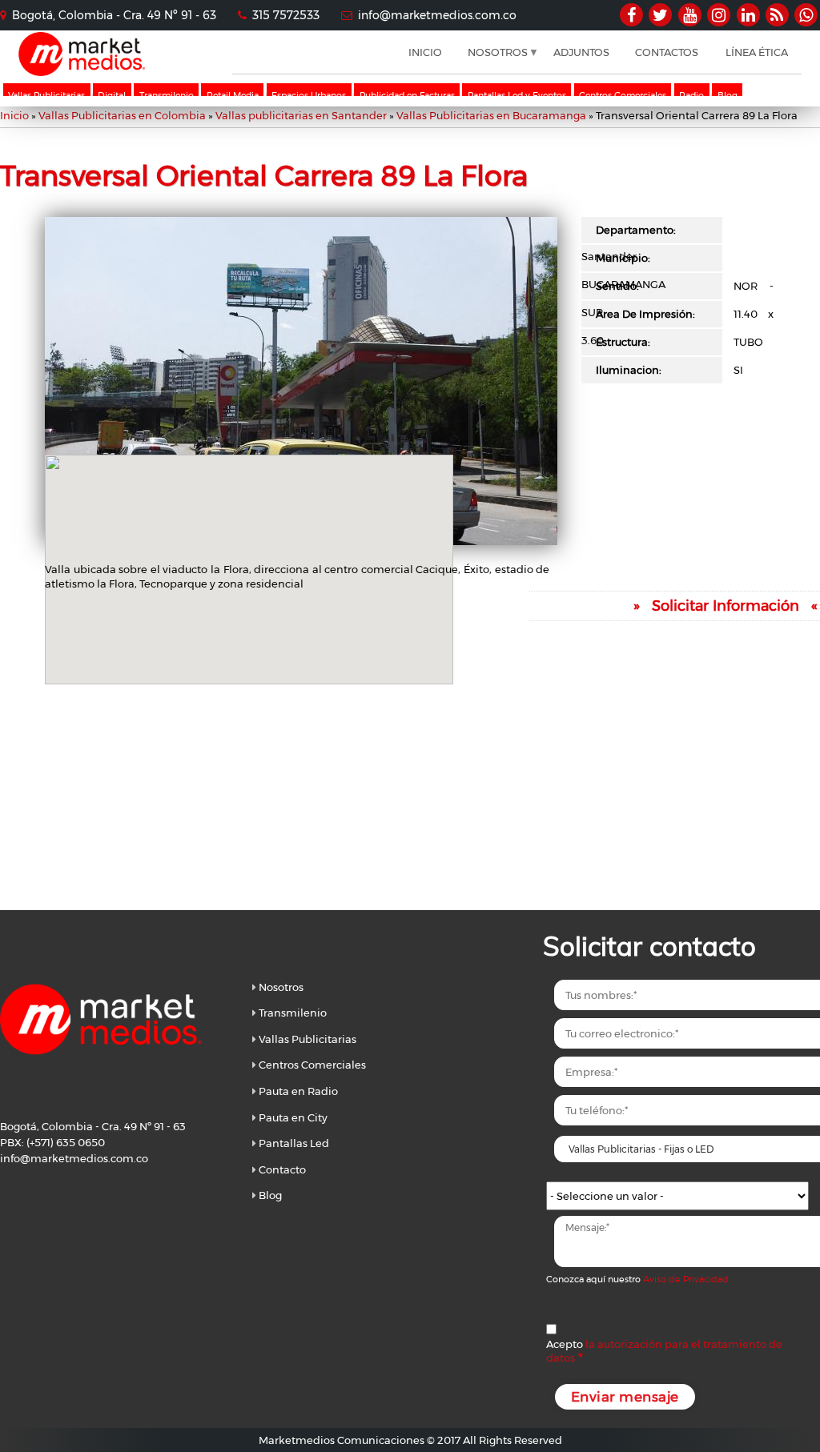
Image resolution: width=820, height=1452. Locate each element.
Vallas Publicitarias (46, 95)
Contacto (282, 1169)
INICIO (425, 52)
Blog (728, 95)
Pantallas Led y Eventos (517, 95)
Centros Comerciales (622, 95)
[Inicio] (81, 72)
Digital (112, 95)
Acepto (664, 1351)
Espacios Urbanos (308, 95)
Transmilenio (166, 95)
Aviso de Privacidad (686, 1279)
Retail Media (233, 95)
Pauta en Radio (298, 1091)
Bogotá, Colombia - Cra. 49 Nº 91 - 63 (114, 15)
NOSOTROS (492, 60)
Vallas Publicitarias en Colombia (122, 115)
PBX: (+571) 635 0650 (52, 1142)
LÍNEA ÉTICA (757, 52)
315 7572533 (286, 15)
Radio (691, 95)
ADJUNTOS (581, 52)
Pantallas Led (294, 1143)
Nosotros (281, 987)
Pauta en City (293, 1117)
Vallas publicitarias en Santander (301, 115)
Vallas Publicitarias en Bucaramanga (491, 115)
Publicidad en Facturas (407, 95)
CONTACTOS (666, 52)
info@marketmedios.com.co (437, 15)
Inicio (14, 115)
